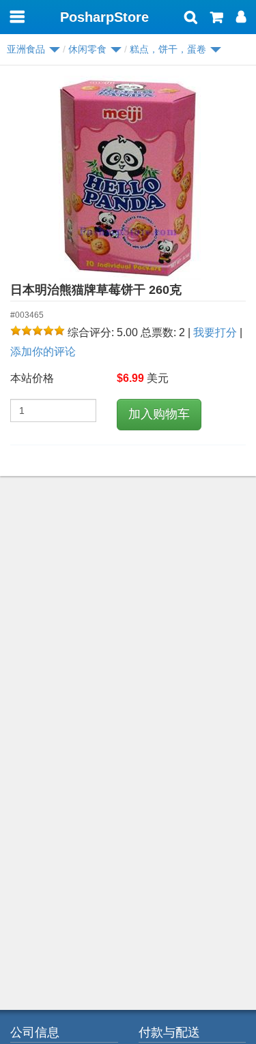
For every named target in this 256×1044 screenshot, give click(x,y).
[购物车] (216, 18)
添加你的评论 (43, 351)
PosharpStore (104, 17)
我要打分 (215, 332)
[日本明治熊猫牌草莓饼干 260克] (128, 178)
